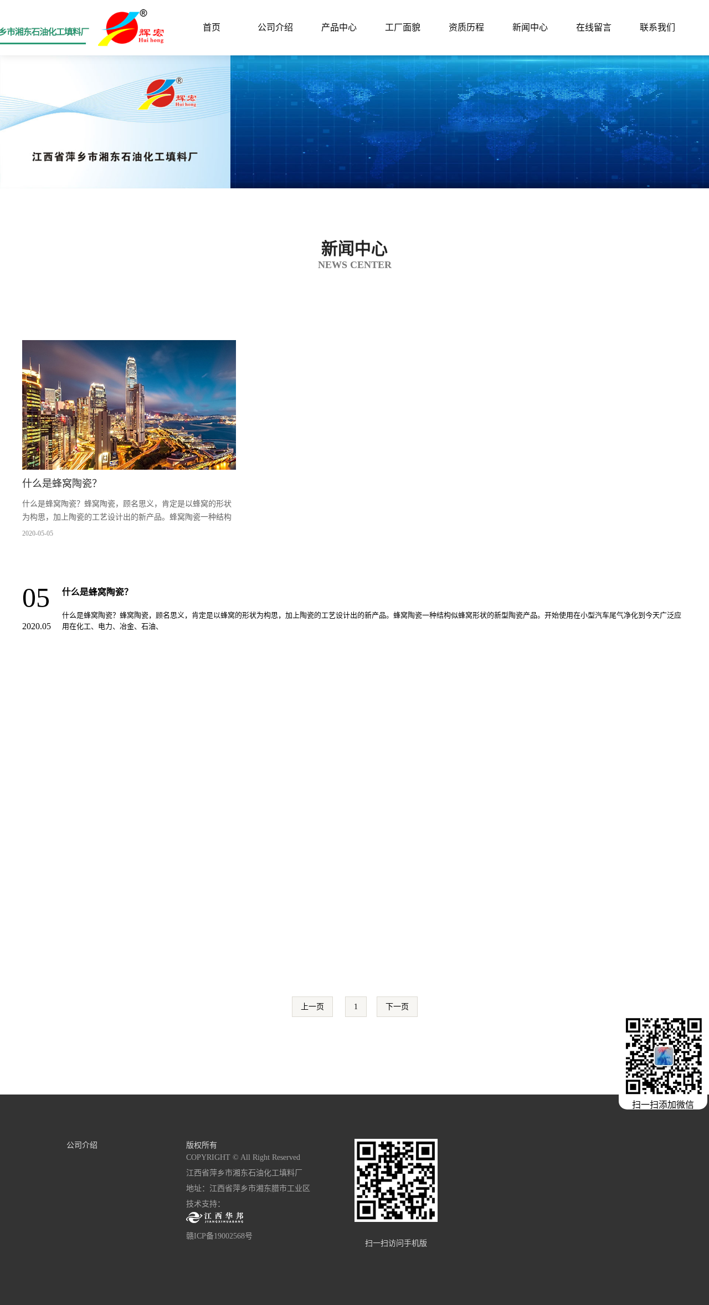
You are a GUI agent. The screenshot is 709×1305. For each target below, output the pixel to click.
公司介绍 (275, 27)
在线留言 (594, 27)
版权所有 (201, 1145)
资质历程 (466, 27)
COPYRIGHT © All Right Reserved (243, 1157)
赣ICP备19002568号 (219, 1236)
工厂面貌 (402, 27)
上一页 (312, 1007)
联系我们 (657, 27)
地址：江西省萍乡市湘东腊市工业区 (248, 1188)
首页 (211, 27)
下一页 (397, 1007)
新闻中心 (530, 27)
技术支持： (205, 1204)
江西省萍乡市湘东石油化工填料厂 (244, 1173)
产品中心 (339, 27)
